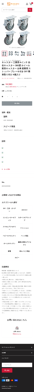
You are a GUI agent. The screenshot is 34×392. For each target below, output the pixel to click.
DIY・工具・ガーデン (9, 210)
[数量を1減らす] (8, 97)
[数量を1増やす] (17, 97)
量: (2, 96)
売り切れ (17, 103)
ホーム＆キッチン (9, 243)
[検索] (30, 10)
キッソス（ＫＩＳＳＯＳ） (8, 78)
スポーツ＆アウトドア (24, 219)
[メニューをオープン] (3, 4)
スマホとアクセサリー (9, 228)
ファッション (24, 228)
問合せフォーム (17, 333)
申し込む (7, 370)
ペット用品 (24, 236)
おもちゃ (24, 210)
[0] (31, 4)
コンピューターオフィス (9, 219)
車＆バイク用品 (24, 251)
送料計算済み (13, 86)
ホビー (17, 257)
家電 (9, 251)
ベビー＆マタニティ (9, 236)
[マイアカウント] (27, 4)
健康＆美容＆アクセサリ (24, 243)
